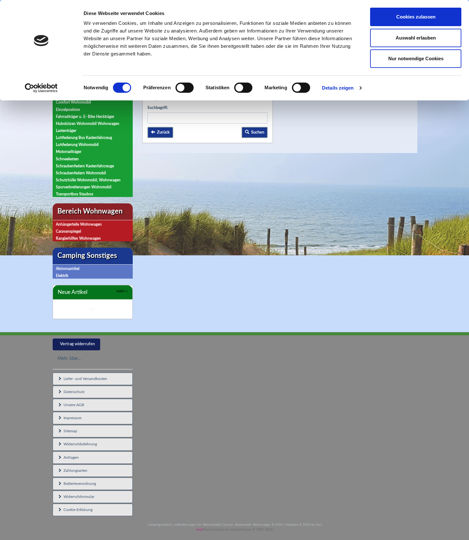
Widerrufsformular (78, 497)
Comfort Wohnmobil (73, 102)
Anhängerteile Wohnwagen (79, 224)
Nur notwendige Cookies (415, 58)
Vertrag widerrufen (77, 344)
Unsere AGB (73, 405)
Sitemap (69, 431)
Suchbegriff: (157, 108)
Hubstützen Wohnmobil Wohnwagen (87, 124)
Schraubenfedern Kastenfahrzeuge (85, 166)
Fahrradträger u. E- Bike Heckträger (85, 117)
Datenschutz (73, 392)
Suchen (256, 132)
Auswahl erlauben (416, 37)
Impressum (72, 418)
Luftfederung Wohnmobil (77, 145)
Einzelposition (68, 110)
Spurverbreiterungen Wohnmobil (83, 187)
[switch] (184, 88)
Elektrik (62, 276)
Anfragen (70, 457)
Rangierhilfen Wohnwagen (78, 238)
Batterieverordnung (79, 483)
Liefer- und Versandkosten (84, 379)
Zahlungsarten (74, 470)
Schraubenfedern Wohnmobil (81, 173)
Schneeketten (67, 159)
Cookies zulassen (415, 16)
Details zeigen (338, 88)
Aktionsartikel (67, 269)
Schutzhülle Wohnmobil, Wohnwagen (88, 180)
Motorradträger (68, 152)
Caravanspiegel (68, 231)
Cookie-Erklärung (77, 510)
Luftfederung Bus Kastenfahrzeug (84, 138)
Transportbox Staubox (74, 194)
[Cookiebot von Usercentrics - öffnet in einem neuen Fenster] (41, 88)
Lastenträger (66, 131)
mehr (122, 291)
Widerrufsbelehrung (79, 444)
